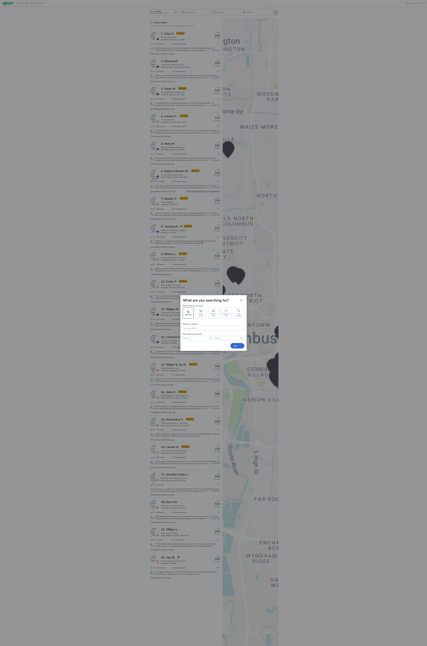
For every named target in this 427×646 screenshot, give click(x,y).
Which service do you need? (193, 306)
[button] (241, 300)
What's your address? (190, 324)
